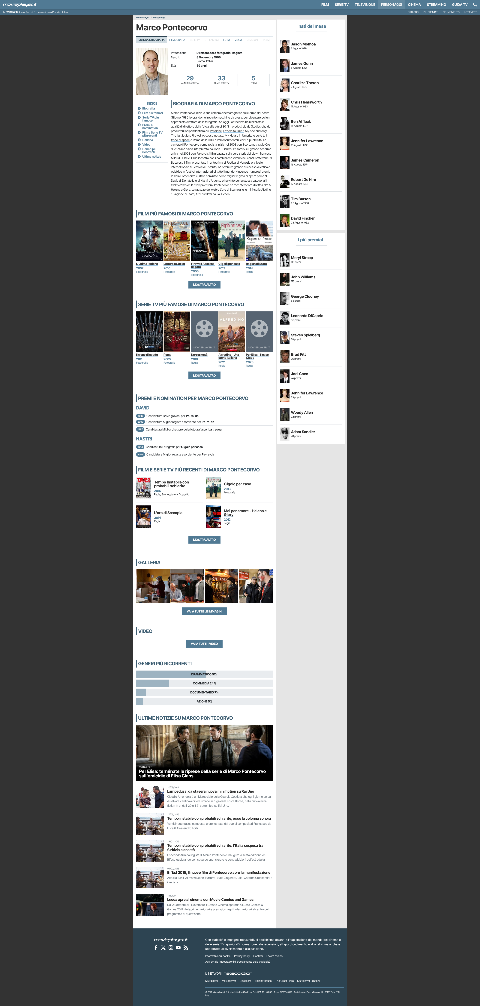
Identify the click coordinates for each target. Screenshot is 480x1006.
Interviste (470, 12)
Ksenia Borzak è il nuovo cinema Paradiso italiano (44, 12)
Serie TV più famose (150, 119)
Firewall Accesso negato (207, 135)
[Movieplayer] (171, 940)
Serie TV (342, 5)
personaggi (391, 5)
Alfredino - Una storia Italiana (229, 356)
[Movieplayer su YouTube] (178, 947)
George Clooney (305, 296)
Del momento (451, 12)
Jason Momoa (303, 44)
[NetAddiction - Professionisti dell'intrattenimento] (238, 973)
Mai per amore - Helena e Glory (245, 513)
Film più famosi (152, 113)
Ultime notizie (151, 156)
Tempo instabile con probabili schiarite (171, 484)
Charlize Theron (305, 83)
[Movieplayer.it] (20, 4)
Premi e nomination (150, 126)
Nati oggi (413, 12)
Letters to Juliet (233, 131)
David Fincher (303, 218)
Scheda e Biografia (152, 39)
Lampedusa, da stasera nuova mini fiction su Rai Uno (210, 791)
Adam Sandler (303, 432)
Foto (226, 39)
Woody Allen (302, 412)
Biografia (148, 108)
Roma (167, 354)
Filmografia (177, 39)
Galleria (147, 140)
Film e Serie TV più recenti (152, 134)
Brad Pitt (298, 354)
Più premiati (431, 12)
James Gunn (302, 63)
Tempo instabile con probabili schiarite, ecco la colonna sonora (219, 818)
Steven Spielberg (305, 335)
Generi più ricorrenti (149, 150)
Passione (216, 131)
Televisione (365, 5)
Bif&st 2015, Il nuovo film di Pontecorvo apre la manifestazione (218, 872)
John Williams (303, 277)
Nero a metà (199, 354)
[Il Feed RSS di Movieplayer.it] (186, 947)
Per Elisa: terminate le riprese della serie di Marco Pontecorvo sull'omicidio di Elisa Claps (202, 774)
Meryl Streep (302, 257)
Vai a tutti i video (204, 644)
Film (325, 5)
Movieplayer (142, 18)
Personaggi (159, 18)
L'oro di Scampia (168, 513)
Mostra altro (204, 284)
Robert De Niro (303, 179)
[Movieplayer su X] (163, 947)
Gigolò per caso (229, 264)
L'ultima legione (147, 264)
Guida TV (460, 5)
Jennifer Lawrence (307, 141)
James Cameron (305, 160)
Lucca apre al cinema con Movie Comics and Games (210, 899)
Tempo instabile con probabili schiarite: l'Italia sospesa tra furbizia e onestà (215, 847)
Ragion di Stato (256, 264)
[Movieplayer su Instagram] (171, 947)
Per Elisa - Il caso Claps (257, 356)
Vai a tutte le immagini (204, 611)
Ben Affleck (301, 121)
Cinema (414, 5)
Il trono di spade (147, 354)
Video (238, 39)
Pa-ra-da (202, 153)
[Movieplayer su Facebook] (156, 947)
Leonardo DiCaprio (307, 315)
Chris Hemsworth (306, 102)
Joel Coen (299, 374)
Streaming (436, 5)
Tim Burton (301, 199)
